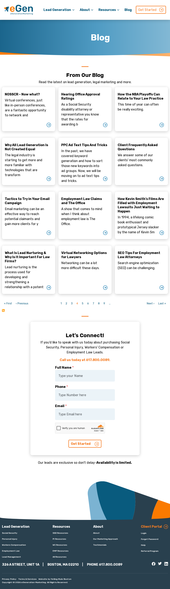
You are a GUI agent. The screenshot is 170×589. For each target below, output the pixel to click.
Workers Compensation (14, 545)
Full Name (63, 367)
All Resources (59, 557)
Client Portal (151, 527)
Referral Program (149, 551)
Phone (60, 387)
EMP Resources (60, 551)
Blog (128, 10)
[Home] (18, 10)
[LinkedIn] (166, 564)
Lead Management (11, 557)
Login (143, 533)
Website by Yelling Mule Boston (55, 579)
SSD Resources (60, 533)
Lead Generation (57, 10)
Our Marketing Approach (105, 539)
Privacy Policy (9, 579)
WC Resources (60, 545)
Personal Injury (9, 539)
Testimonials (99, 545)
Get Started (147, 10)
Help (143, 545)
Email (59, 406)
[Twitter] (160, 563)
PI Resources (59, 539)
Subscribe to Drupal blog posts (3, 310)
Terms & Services (27, 579)
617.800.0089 (110, 564)
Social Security (9, 533)
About (85, 10)
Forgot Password (149, 539)
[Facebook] (153, 564)
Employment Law (11, 551)
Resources (107, 10)
